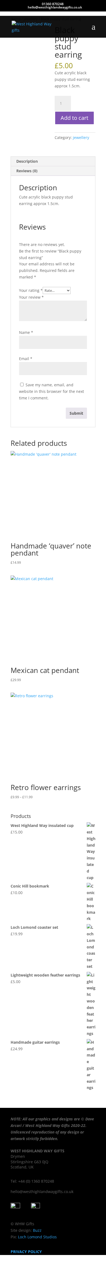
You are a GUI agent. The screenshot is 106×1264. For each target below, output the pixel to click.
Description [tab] (27, 161)
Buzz (37, 1230)
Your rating (31, 290)
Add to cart (74, 117)
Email (25, 358)
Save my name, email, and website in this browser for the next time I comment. (51, 391)
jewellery (81, 137)
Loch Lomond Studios (37, 1236)
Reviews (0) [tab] (27, 170)
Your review (31, 297)
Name (26, 332)
